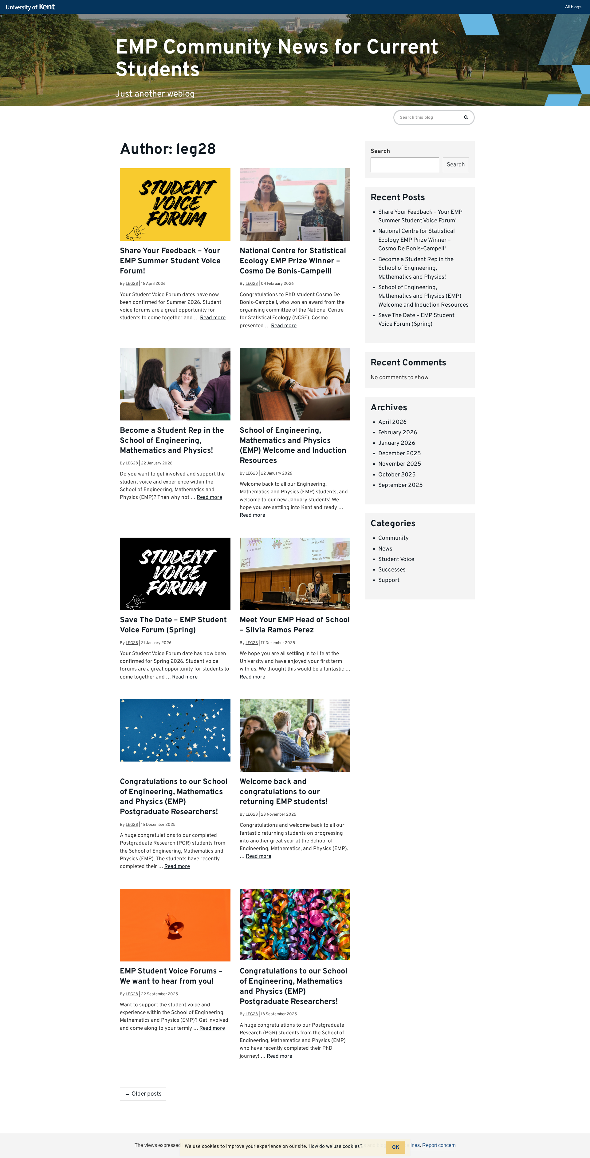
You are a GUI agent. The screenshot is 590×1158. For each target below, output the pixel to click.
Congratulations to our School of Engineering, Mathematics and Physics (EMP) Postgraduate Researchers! (173, 797)
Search (380, 151)
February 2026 (397, 432)
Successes (392, 570)
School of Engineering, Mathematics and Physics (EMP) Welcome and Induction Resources (293, 446)
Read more (213, 318)
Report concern (439, 1145)
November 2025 (399, 464)
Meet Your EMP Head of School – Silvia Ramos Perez (295, 625)
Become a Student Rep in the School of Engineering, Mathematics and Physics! (172, 441)
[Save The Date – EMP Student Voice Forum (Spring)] (175, 577)
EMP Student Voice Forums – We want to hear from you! (171, 977)
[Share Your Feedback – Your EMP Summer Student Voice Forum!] (175, 207)
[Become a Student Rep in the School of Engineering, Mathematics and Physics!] (175, 385)
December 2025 (399, 453)
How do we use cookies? (335, 1147)
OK (395, 1147)
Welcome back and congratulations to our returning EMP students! (284, 792)
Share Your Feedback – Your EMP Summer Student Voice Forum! (170, 261)
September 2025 (400, 485)
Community (393, 538)
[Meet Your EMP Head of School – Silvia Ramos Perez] (295, 576)
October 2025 (397, 475)
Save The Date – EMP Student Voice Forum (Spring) (173, 625)
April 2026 (392, 422)
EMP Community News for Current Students (277, 58)
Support (388, 580)
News (385, 549)
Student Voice (396, 559)
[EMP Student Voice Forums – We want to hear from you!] (175, 926)
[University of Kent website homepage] (32, 7)
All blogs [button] (573, 6)
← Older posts (143, 1094)
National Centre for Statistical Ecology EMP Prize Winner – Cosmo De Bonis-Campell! (293, 261)
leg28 (132, 283)
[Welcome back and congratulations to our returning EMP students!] (295, 736)
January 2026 (396, 443)
